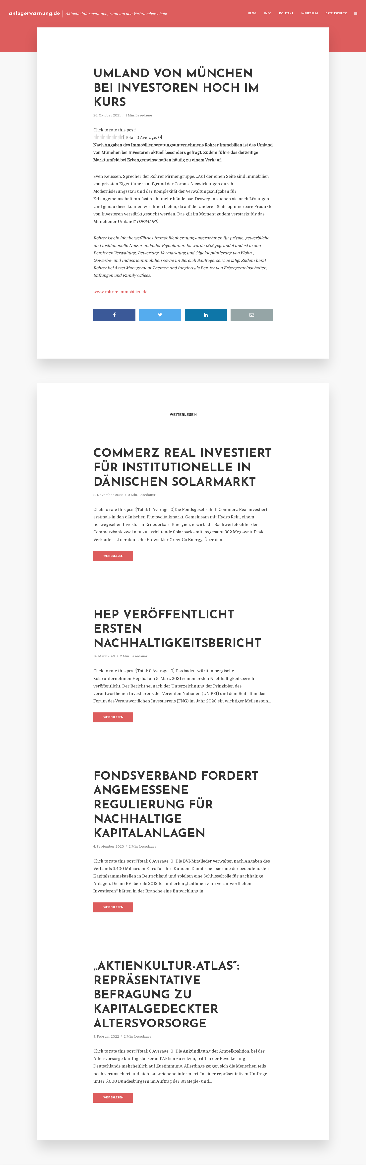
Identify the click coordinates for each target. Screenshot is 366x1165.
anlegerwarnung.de (34, 13)
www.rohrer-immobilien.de (120, 292)
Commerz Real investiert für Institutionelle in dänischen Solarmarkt (182, 468)
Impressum (309, 13)
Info (268, 13)
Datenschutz (336, 13)
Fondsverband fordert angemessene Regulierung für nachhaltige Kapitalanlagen (176, 805)
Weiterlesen (113, 556)
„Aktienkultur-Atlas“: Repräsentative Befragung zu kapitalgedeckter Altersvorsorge (166, 995)
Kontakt (286, 13)
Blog (252, 13)
